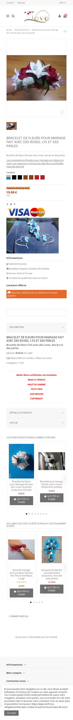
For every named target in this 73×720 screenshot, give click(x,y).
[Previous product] (65, 31)
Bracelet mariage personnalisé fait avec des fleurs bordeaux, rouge (21, 574)
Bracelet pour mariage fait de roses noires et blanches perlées (51, 484)
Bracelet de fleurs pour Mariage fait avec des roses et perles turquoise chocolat (21, 485)
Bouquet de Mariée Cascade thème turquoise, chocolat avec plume (51, 574)
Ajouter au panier (23, 500)
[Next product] (66, 31)
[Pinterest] (14, 204)
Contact (10, 2)
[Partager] (7, 204)
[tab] (36, 327)
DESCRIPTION (17, 327)
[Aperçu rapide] (21, 477)
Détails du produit (21, 412)
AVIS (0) (13, 422)
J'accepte (11, 712)
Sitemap (21, 2)
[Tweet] (11, 204)
